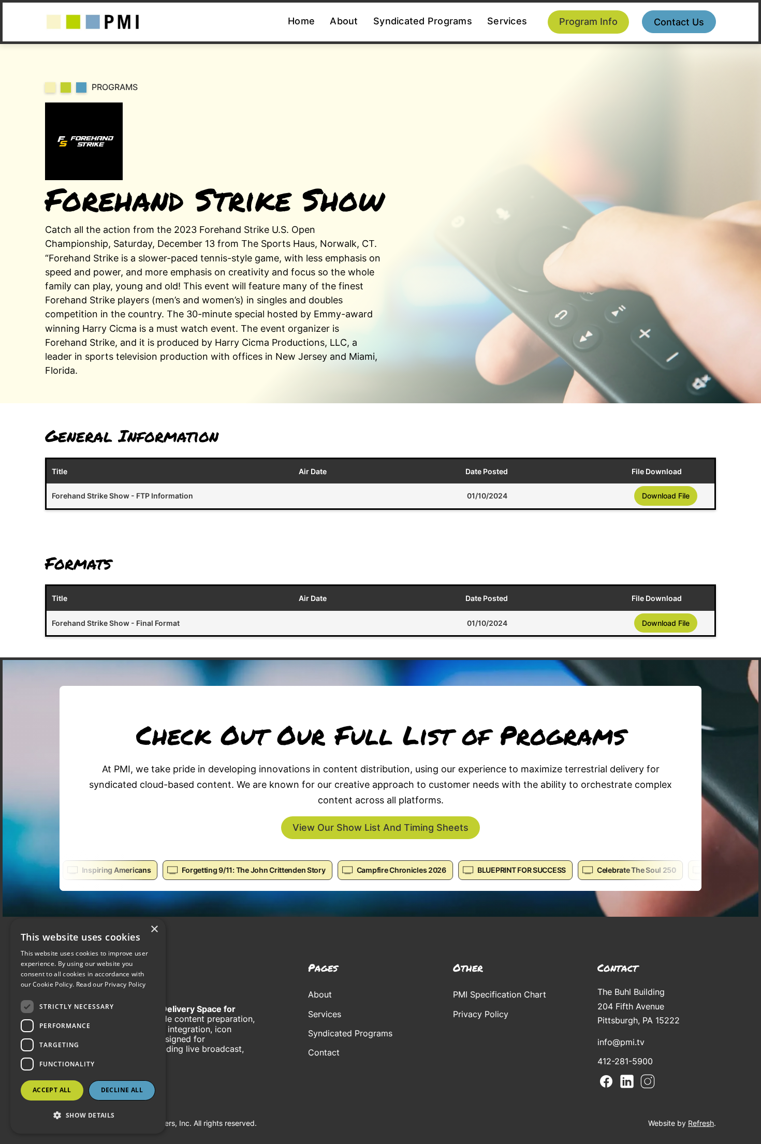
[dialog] (88, 1026)
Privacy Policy (480, 1014)
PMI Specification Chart (499, 994)
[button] (88, 1115)
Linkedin (627, 1081)
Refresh (701, 1123)
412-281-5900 (625, 1061)
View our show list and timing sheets (380, 827)
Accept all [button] (52, 1090)
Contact (324, 1052)
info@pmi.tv (621, 1042)
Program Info (588, 21)
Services (507, 21)
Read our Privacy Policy (111, 984)
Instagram (647, 1081)
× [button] (154, 929)
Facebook (606, 1081)
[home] (92, 22)
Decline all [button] (122, 1090)
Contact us (679, 22)
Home (301, 21)
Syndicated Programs (422, 21)
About (344, 21)
